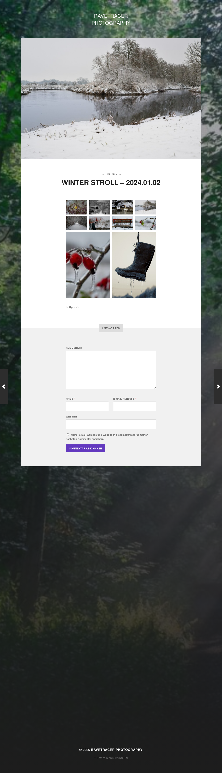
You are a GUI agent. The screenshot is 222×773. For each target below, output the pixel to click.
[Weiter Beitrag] (218, 386)
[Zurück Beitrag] (4, 386)
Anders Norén (118, 758)
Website (71, 416)
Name (70, 398)
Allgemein (74, 307)
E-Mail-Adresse (124, 398)
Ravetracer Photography (111, 19)
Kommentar (74, 347)
